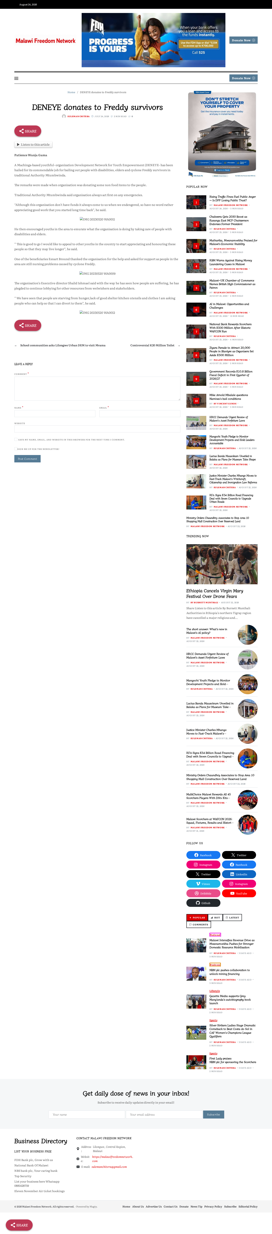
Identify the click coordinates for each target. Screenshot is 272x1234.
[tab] (197, 917)
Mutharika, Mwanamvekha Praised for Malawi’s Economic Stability (233, 242)
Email (104, 407)
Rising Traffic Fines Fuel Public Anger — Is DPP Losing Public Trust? (232, 198)
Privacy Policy (213, 1206)
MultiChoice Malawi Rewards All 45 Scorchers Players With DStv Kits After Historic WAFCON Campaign (208, 797)
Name (18, 407)
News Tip (196, 1206)
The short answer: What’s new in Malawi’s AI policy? (206, 631)
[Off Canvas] (16, 78)
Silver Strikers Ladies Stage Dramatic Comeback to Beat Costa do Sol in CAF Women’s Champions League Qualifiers (232, 1030)
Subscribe (230, 1206)
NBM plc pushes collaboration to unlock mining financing (229, 971)
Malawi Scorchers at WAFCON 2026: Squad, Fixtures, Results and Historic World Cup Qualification (209, 822)
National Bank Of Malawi (31, 1165)
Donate (184, 1206)
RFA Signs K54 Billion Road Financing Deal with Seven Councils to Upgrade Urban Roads (231, 498)
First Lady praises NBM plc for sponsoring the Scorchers (232, 1060)
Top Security (22, 1176)
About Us (138, 1206)
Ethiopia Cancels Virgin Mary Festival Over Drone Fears (214, 593)
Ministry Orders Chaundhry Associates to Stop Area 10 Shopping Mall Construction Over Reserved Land (217, 519)
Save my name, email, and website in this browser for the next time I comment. (71, 439)
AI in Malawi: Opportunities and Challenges (229, 305)
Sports (213, 1020)
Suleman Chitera (79, 116)
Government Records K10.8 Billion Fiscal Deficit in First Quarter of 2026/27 (230, 374)
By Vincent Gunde (225, 403)
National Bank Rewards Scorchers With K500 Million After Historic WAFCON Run (230, 327)
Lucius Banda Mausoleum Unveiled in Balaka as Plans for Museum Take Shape (232, 457)
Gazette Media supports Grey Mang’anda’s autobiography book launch (230, 999)
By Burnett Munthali (204, 602)
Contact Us (170, 1206)
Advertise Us (154, 1206)
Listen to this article (35, 144)
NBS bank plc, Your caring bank (36, 1171)
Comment (21, 373)
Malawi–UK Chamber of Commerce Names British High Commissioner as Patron (232, 283)
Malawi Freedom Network (231, 204)
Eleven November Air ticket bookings (39, 1191)
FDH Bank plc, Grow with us (33, 1160)
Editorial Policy (248, 1206)
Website (19, 423)
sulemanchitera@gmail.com (109, 1167)
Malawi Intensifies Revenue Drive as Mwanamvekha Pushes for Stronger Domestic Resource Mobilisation (231, 943)
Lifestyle (214, 990)
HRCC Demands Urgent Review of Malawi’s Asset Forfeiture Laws (228, 418)
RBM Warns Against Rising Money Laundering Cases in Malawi (230, 262)
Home (126, 1206)
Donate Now (241, 40)
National (215, 934)
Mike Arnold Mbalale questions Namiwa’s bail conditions (228, 396)
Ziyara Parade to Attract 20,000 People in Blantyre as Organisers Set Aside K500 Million (231, 351)
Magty (93, 1206)
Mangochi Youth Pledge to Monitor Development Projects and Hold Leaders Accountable (231, 439)
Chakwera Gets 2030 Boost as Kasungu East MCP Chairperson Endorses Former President (229, 220)
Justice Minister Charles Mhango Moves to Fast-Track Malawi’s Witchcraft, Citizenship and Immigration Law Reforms (233, 479)
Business (215, 964)
